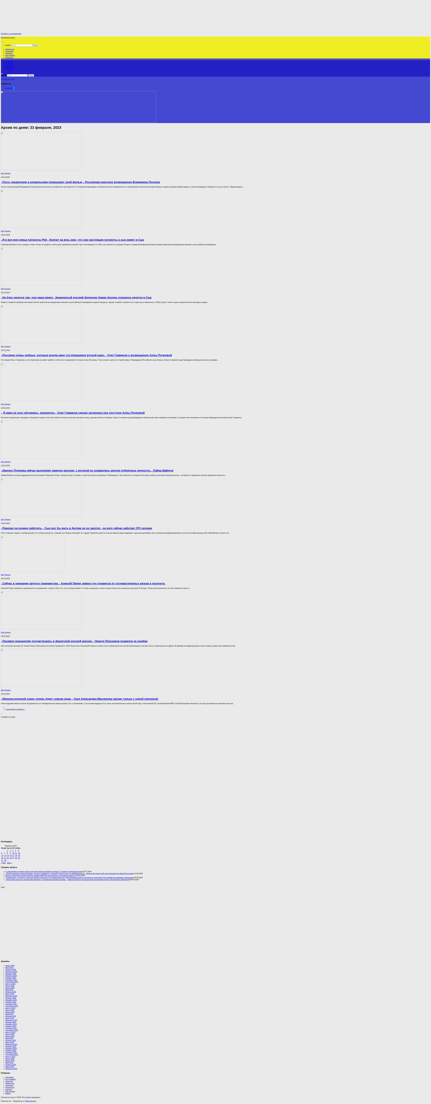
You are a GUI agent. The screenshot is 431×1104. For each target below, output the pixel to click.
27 (2, 861)
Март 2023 (9, 1042)
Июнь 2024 (9, 1012)
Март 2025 (9, 994)
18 (16, 856)
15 (8, 856)
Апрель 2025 (10, 992)
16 (11, 856)
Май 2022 (9, 1063)
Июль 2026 (9, 966)
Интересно (9, 1087)
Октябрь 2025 (11, 980)
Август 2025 (10, 984)
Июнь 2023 (9, 1036)
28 (5, 861)
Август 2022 (10, 1057)
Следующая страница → (15, 709)
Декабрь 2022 (11, 1048)
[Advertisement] (20, 16)
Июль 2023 (9, 1034)
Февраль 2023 (11, 1044)
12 (19, 853)
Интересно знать (8, 38)
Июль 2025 (9, 986)
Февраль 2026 (11, 972)
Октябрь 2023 (11, 1028)
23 (11, 858)
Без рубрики (10, 1079)
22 (8, 858)
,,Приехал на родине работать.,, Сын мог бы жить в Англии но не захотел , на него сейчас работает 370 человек (76, 528)
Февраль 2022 (11, 1069)
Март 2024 (9, 1018)
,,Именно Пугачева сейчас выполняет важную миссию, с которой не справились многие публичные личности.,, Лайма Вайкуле (87, 470)
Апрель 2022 (10, 1065)
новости (8, 1089)
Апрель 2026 (10, 970)
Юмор (7, 1093)
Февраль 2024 (11, 1020)
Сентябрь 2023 (11, 1030)
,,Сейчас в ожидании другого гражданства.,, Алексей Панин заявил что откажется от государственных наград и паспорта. (83, 583)
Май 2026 (9, 968)
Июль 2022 (9, 1059)
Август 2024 (10, 1008)
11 (16, 853)
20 (2, 858)
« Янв (3, 863)
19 (19, 856)
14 (5, 856)
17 (13, 856)
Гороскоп (9, 57)
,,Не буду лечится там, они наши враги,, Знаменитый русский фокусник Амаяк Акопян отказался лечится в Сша (76, 297)
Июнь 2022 (9, 1061)
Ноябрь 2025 (10, 978)
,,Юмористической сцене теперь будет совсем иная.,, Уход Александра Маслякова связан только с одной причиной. (79, 698)
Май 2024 (9, 1014)
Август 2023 (10, 1032)
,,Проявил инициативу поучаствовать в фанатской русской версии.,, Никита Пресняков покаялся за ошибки (74, 641)
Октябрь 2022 (11, 1052)
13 (2, 856)
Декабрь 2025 (11, 976)
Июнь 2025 (9, 988)
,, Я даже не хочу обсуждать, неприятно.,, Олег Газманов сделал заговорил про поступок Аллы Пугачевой (73, 412)
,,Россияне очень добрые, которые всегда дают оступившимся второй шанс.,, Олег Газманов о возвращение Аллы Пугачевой (86, 355)
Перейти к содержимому (11, 34)
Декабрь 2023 (11, 1024)
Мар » (9, 863)
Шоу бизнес (10, 55)
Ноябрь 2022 (10, 1050)
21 (5, 858)
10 (13, 853)
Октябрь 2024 (11, 1004)
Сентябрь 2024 (11, 1006)
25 (16, 858)
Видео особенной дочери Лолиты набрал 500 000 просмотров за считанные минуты (40, 876)
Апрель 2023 (10, 1040)
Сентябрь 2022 (11, 1055)
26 (19, 858)
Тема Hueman (30, 1101)
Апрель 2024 (10, 1016)
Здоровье (9, 51)
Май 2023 (9, 1038)
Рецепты (9, 53)
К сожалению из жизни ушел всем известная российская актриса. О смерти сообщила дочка (43, 872)
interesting (9, 1077)
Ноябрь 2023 (10, 1026)
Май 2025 (9, 990)
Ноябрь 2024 (10, 1002)
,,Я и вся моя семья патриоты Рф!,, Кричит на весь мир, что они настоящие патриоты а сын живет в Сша (72, 239)
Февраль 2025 (11, 996)
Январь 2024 (10, 1022)
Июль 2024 (9, 1010)
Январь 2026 (10, 974)
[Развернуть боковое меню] (2, 713)
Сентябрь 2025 (11, 982)
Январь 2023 (10, 1046)
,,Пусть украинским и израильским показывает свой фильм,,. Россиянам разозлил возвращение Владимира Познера (80, 182)
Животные (9, 49)
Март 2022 (9, 1067)
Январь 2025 (10, 998)
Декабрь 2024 (11, 1000)
